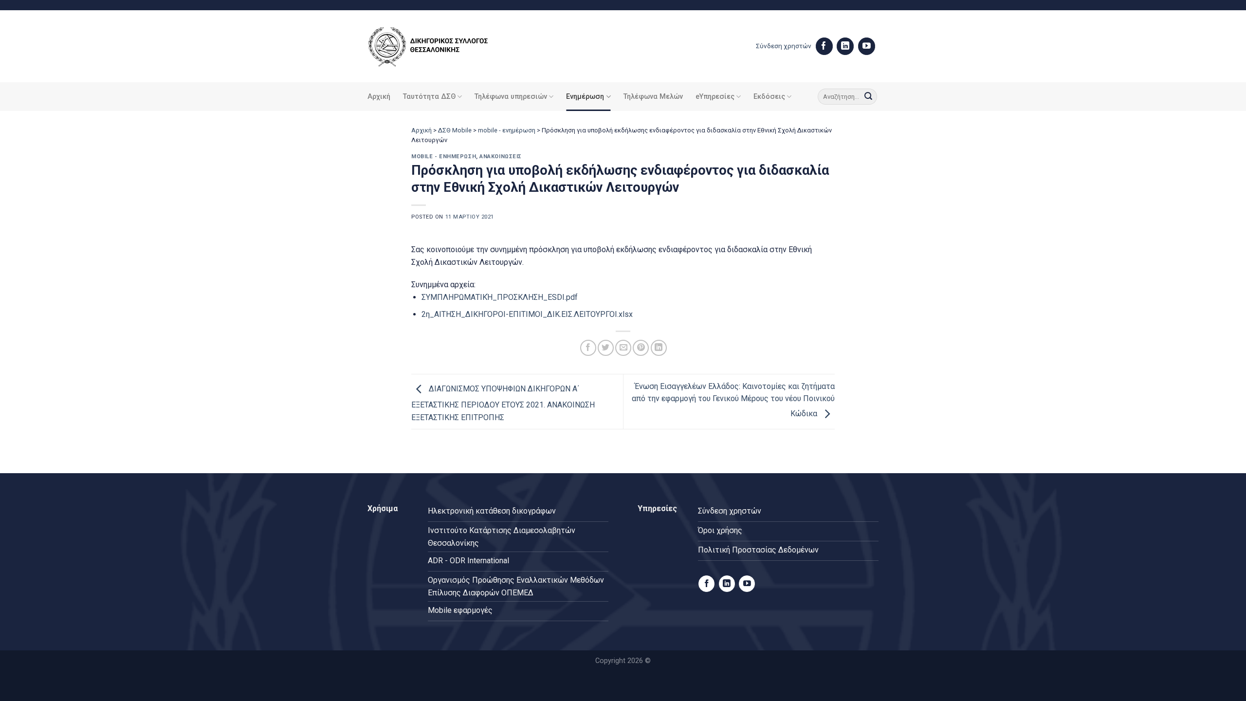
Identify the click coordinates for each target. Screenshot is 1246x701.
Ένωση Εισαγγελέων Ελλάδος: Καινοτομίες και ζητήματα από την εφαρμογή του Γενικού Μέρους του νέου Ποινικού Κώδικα (733, 400)
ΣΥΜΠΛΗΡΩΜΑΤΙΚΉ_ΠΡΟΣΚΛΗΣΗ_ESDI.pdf (499, 297)
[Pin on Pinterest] (641, 348)
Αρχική (378, 96)
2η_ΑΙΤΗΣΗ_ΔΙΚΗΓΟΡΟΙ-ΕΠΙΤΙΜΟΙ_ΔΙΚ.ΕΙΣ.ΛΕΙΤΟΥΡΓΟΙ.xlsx (527, 314)
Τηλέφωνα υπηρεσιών (511, 96)
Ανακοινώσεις (500, 156)
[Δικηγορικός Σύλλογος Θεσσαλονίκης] (440, 46)
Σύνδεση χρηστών (783, 46)
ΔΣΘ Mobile (455, 130)
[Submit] (868, 97)
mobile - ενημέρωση (506, 130)
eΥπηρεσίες (715, 96)
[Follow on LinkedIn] (845, 46)
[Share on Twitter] (606, 348)
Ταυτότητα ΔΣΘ (429, 96)
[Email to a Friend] (623, 348)
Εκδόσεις (769, 96)
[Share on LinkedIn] (659, 348)
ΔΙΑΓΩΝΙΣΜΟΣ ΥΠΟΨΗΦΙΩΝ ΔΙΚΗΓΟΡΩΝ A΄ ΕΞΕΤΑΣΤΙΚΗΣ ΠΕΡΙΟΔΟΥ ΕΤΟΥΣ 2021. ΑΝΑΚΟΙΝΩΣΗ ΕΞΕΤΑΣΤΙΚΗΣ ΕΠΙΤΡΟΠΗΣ (503, 403)
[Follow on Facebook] (824, 46)
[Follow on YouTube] (866, 46)
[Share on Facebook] (588, 348)
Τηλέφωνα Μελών (653, 96)
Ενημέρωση (585, 96)
